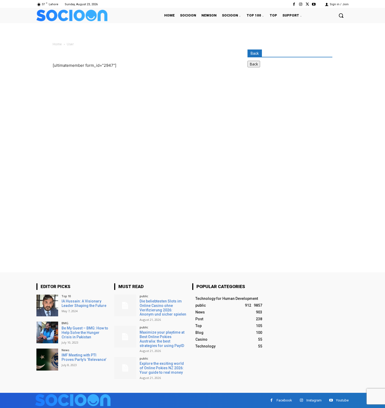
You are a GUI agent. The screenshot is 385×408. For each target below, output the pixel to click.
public (144, 296)
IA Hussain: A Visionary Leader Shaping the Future (84, 303)
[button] (341, 15)
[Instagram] (300, 4)
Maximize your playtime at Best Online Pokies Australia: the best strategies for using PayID (162, 339)
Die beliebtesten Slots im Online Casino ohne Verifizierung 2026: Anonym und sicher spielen (163, 307)
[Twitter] (307, 4)
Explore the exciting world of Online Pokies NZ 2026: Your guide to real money (162, 367)
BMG (65, 323)
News (65, 350)
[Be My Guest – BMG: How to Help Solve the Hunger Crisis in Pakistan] (47, 332)
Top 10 (66, 296)
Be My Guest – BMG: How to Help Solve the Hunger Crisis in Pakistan (85, 332)
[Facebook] (294, 4)
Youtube (342, 400)
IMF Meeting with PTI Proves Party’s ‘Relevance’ (84, 357)
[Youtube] (314, 4)
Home (57, 44)
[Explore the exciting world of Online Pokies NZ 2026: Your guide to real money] (125, 368)
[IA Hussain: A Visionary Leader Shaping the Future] (47, 305)
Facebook (284, 400)
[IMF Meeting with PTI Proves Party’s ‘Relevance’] (47, 359)
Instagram (314, 400)
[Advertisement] (287, 121)
